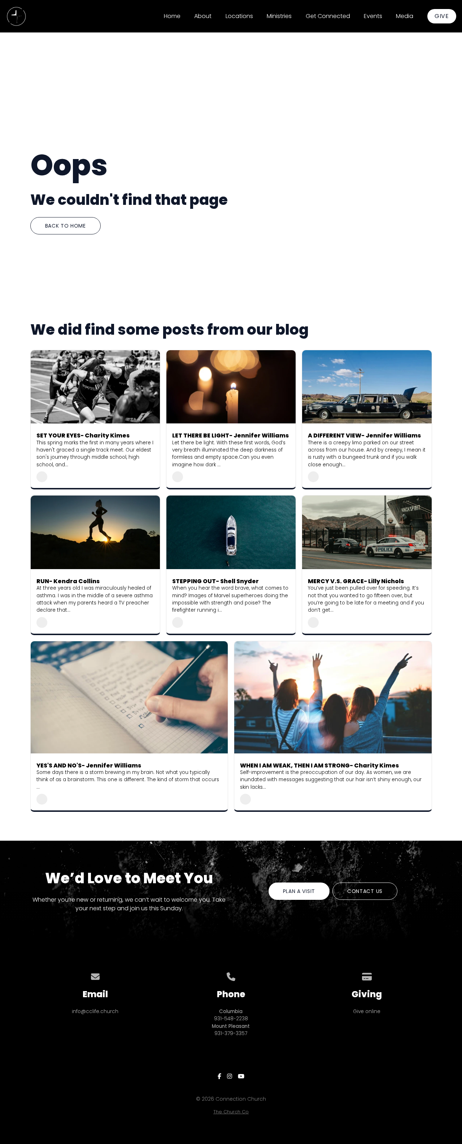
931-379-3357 (230, 1033)
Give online (366, 1011)
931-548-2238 (231, 1018)
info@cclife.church (95, 1011)
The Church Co (231, 1112)
